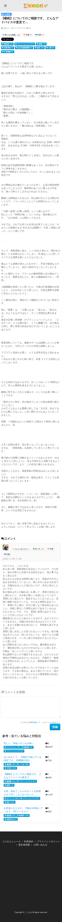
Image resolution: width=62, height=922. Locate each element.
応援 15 (40, 35)
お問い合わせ (40, 844)
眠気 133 (40, 48)
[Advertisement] (31, 879)
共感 (51, 549)
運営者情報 (24, 844)
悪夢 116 (42, 44)
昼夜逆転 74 (8, 48)
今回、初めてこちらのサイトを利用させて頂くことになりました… (22, 792)
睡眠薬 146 (8, 44)
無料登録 (33, 722)
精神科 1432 (24, 815)
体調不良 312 (11, 819)
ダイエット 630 (12, 798)
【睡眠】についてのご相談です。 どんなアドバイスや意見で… (22, 775)
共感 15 (28, 35)
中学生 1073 (11, 768)
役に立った (39, 549)
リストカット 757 (13, 747)
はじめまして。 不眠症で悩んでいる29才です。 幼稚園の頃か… (22, 758)
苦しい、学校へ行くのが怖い (19, 743)
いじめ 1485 (24, 764)
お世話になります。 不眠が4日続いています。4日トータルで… (23, 809)
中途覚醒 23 (8, 51)
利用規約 (28, 841)
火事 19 (51, 48)
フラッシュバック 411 (25, 44)
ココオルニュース (11, 841)
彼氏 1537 (10, 802)
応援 (8, 554)
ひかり (6, 27)
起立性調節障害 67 (25, 48)
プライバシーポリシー (48, 841)
